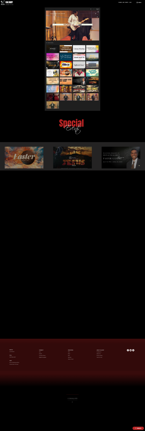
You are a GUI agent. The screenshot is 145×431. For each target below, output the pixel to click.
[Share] (90, 9)
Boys (69, 353)
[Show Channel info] (93, 9)
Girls (69, 351)
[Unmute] (49, 39)
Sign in (97, 9)
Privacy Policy (100, 355)
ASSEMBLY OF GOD (9, 4)
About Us (99, 353)
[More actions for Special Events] (6, 145)
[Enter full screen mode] (97, 39)
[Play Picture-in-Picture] (95, 39)
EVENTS (127, 2)
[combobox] (136, 145)
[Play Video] (66, 49)
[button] (139, 2)
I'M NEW (120, 2)
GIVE (130, 2)
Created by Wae (71, 399)
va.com (75, 399)
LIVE (123, 2)
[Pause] (47, 39)
